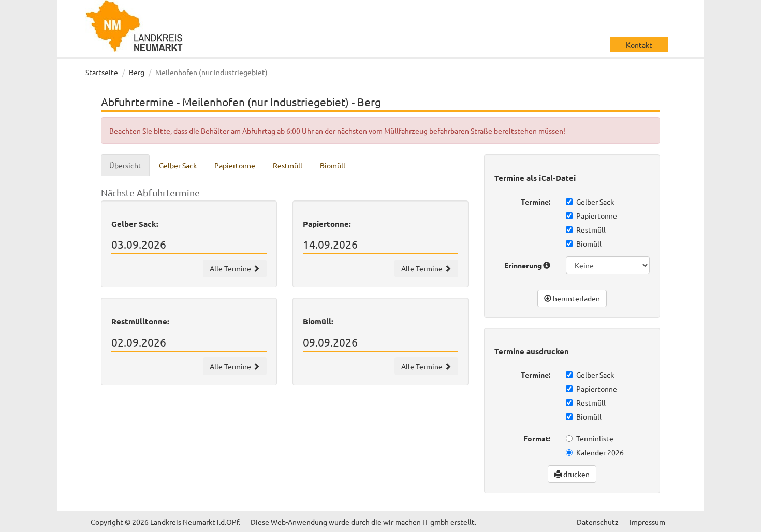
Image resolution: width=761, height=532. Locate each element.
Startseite (101, 72)
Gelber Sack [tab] (178, 165)
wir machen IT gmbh (416, 521)
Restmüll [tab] (287, 165)
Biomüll (589, 243)
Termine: (535, 201)
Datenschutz (598, 521)
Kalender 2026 (600, 452)
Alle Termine (231, 268)
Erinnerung (523, 265)
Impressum (647, 521)
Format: (536, 438)
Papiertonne (596, 215)
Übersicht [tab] (125, 165)
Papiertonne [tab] (234, 165)
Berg (136, 72)
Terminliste (594, 438)
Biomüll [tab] (332, 165)
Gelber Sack (595, 201)
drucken (576, 474)
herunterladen (575, 298)
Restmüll (591, 229)
